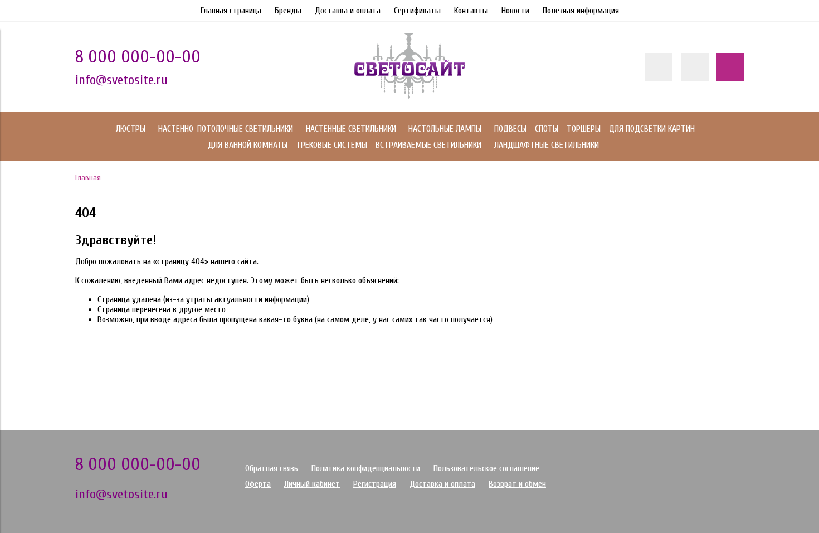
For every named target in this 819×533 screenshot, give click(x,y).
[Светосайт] (409, 96)
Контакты (471, 11)
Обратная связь (271, 468)
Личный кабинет (312, 484)
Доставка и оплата (348, 11)
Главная (88, 177)
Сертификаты (417, 11)
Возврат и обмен (517, 484)
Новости (515, 11)
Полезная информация (581, 11)
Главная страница (231, 11)
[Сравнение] (695, 67)
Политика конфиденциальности (365, 468)
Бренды (288, 11)
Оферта (258, 484)
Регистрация (374, 484)
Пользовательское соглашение (486, 468)
